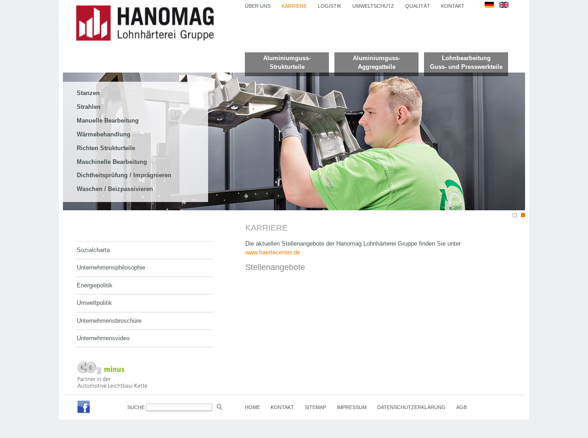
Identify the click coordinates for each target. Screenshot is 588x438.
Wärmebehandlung (103, 134)
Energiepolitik (95, 285)
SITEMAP (315, 407)
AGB (461, 407)
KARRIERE (294, 6)
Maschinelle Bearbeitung (112, 161)
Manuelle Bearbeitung (108, 120)
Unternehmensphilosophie (111, 267)
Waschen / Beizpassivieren (115, 188)
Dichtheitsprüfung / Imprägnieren (124, 175)
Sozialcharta (93, 250)
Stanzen (88, 93)
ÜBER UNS (258, 6)
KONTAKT (452, 6)
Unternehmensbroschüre (109, 320)
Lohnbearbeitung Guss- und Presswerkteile (466, 62)
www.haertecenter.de (272, 252)
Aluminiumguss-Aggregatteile (376, 62)
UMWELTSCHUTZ (373, 6)
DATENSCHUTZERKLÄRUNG (411, 407)
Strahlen (89, 106)
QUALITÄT (417, 6)
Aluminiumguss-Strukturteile (287, 62)
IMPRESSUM (352, 407)
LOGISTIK (329, 6)
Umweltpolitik (94, 302)
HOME (252, 407)
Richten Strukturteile (106, 148)
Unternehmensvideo (103, 338)
